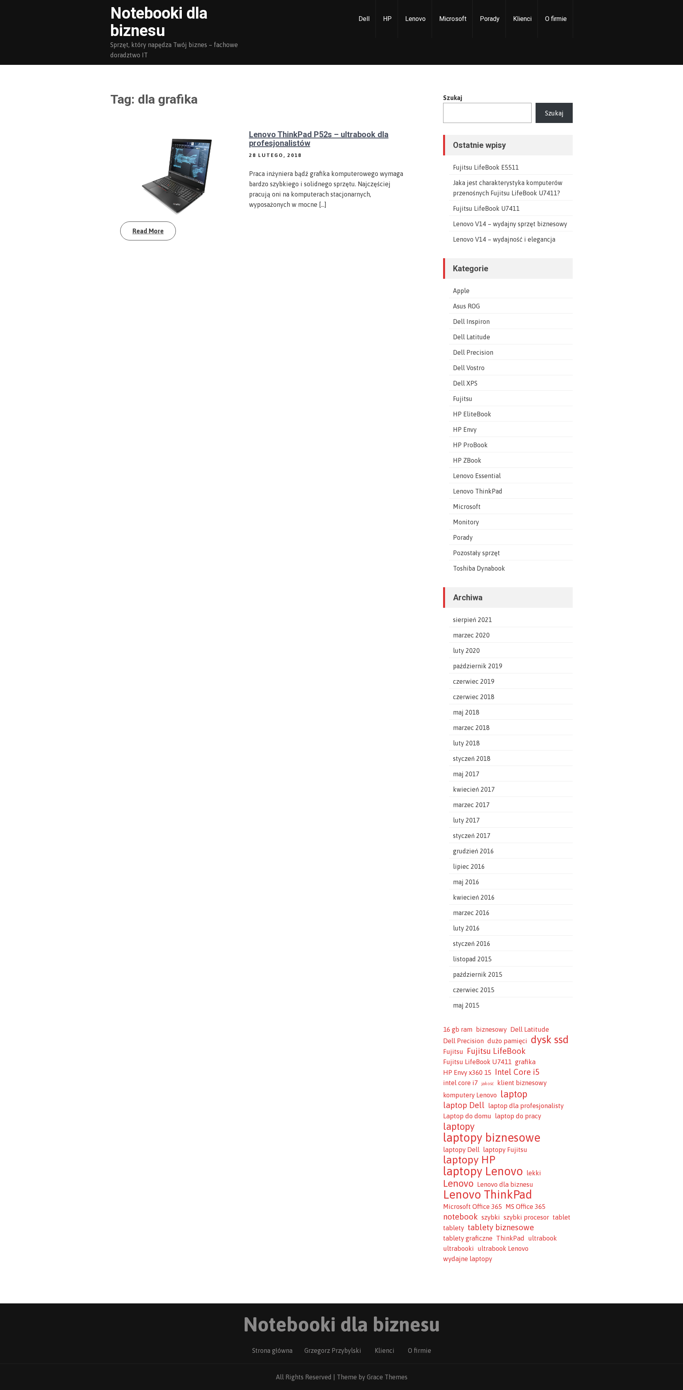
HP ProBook (470, 444)
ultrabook (542, 1238)
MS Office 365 (525, 1206)
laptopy (459, 1126)
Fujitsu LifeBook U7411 (486, 208)
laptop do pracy (518, 1116)
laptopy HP (469, 1160)
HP (387, 19)
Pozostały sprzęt (476, 552)
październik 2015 (477, 974)
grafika (525, 1062)
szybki (490, 1217)
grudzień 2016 (473, 851)
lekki (533, 1173)
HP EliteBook (472, 414)
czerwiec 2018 (473, 696)
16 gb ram (457, 1029)
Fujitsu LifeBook (496, 1050)
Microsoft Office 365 (472, 1206)
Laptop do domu (467, 1116)
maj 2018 (466, 712)
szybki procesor (526, 1217)
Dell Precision (473, 352)
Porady (490, 19)
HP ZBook (467, 460)
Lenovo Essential (477, 475)
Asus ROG (466, 306)
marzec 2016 (471, 912)
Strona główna (272, 1350)
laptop (513, 1094)
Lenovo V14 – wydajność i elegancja (504, 239)
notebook (460, 1216)
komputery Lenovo (470, 1095)
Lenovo (415, 19)
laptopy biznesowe (491, 1138)
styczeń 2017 (472, 835)
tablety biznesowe (501, 1227)
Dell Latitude (471, 336)
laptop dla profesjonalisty (526, 1106)
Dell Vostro (469, 367)
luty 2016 (466, 928)
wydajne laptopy (467, 1259)
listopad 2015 (472, 959)
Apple (461, 290)
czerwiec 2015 (473, 989)
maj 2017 (466, 773)
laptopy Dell (461, 1150)
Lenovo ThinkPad (477, 491)
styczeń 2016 (472, 943)
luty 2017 (466, 820)
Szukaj (452, 97)
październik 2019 (477, 665)
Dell (364, 19)
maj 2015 (466, 1005)
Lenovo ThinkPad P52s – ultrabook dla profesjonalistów (319, 139)
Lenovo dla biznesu (505, 1184)
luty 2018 (466, 743)
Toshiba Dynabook (479, 568)
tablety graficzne (467, 1238)
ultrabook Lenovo (502, 1248)
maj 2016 (466, 881)
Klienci (522, 19)
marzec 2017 (471, 804)
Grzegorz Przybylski (332, 1350)
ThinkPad (510, 1238)
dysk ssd (550, 1039)
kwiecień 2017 (474, 789)
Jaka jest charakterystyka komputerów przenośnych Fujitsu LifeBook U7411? (507, 188)
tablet (561, 1217)
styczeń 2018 (472, 758)
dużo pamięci (507, 1041)
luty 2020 (466, 650)
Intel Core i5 (517, 1071)
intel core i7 (460, 1083)
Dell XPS (465, 383)
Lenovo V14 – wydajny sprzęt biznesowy (510, 223)
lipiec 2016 (469, 866)
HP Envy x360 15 (467, 1072)
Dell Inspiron (471, 321)
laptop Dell (464, 1105)
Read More (148, 231)
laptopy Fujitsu (505, 1150)
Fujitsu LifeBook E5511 (486, 167)
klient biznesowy (522, 1083)
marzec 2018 (471, 727)
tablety (453, 1228)
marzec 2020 (471, 635)
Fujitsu (462, 398)
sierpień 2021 (472, 619)
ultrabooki (458, 1248)
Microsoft (452, 19)
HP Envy (465, 429)
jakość (487, 1083)
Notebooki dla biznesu (159, 22)
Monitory (466, 522)
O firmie (556, 19)
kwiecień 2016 (474, 897)
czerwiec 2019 (473, 681)
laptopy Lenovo (483, 1171)
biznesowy (491, 1029)
